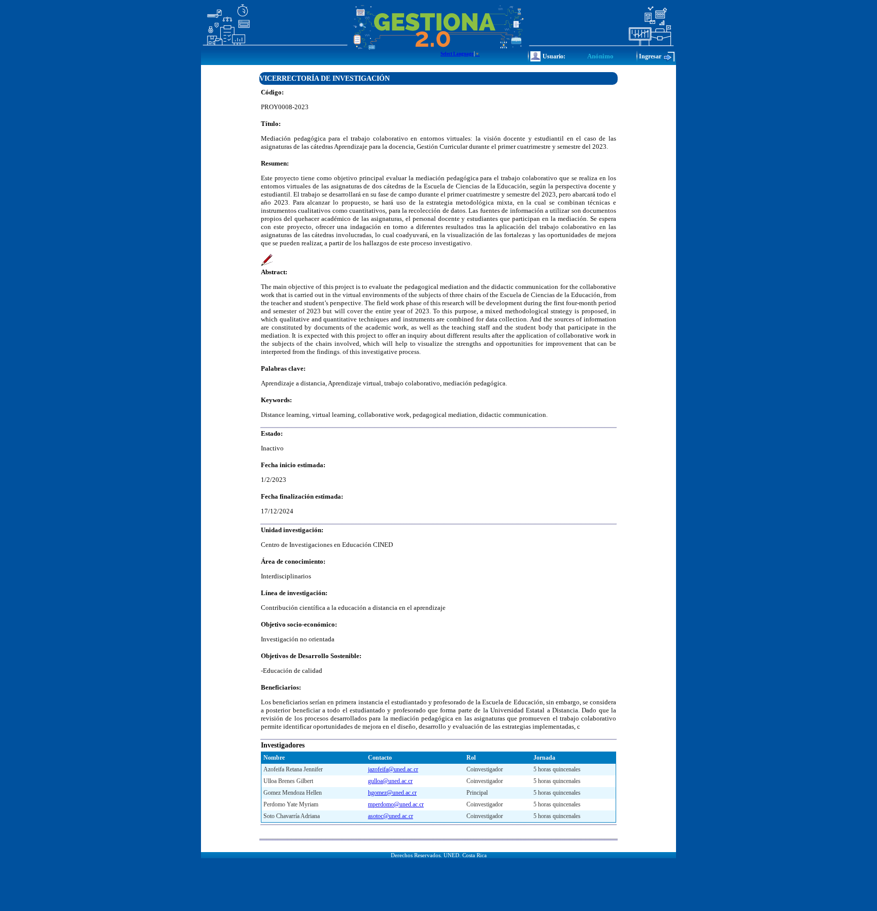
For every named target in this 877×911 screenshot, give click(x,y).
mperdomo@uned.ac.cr (396, 804)
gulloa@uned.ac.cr (390, 781)
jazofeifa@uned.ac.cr (393, 769)
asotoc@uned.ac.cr (390, 816)
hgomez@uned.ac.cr (392, 792)
